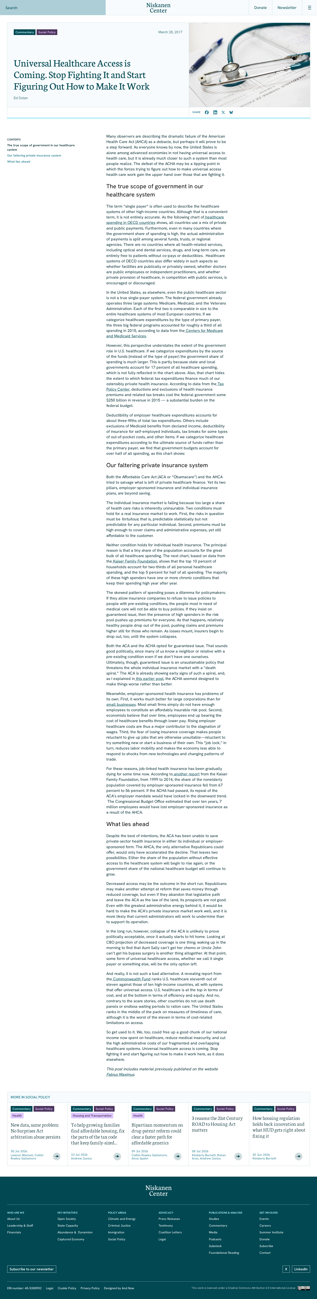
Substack (215, 1246)
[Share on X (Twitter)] (223, 112)
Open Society (67, 1219)
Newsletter (287, 7)
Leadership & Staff (20, 1225)
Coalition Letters (170, 1232)
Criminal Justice (119, 1225)
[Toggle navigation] (309, 7)
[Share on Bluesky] (231, 112)
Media (213, 1232)
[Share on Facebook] (207, 112)
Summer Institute (271, 1232)
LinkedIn (301, 1269)
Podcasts (215, 1239)
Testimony (166, 1225)
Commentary (218, 1225)
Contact (265, 1253)
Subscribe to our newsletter (32, 1269)
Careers (265, 1225)
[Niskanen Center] (158, 8)
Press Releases (169, 1219)
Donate (260, 7)
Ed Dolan (21, 98)
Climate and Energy (122, 1219)
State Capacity (68, 1225)
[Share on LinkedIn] (215, 112)
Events (264, 1219)
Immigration (116, 1232)
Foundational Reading (224, 1253)
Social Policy (116, 1239)
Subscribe (266, 1246)
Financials (14, 1232)
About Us (13, 1219)
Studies (214, 1219)
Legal (162, 1239)
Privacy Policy (90, 1288)
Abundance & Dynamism (75, 1232)
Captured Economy (71, 1239)
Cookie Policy (67, 1288)
